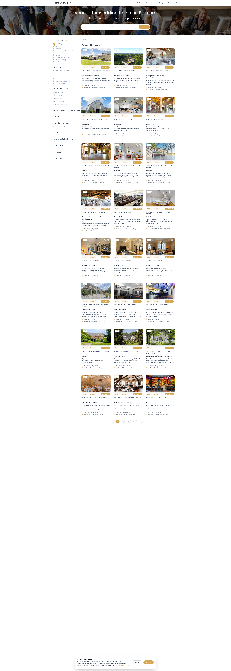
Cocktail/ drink (58, 92)
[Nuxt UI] (63, 3)
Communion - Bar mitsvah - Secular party (65, 52)
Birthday (58, 46)
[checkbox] (54, 44)
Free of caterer (61, 83)
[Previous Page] (114, 421)
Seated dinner (58, 95)
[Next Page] (142, 421)
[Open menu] (176, 3)
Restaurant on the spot (63, 70)
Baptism (58, 49)
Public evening (60, 62)
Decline (137, 662)
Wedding (59, 44)
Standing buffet (58, 98)
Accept (148, 662)
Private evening (61, 60)
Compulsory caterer (62, 79)
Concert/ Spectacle (62, 57)
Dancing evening (59, 101)
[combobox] (95, 26)
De (54, 127)
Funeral (58, 55)
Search (144, 27)
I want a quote (105, 67)
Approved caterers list (63, 81)
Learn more (126, 665)
